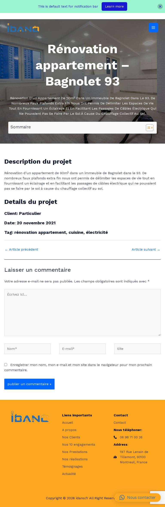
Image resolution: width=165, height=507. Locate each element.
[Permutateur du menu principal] (153, 27)
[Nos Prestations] (74, 451)
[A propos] (69, 430)
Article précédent (21, 249)
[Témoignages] (72, 466)
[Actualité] (69, 473)
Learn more (114, 6)
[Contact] (120, 422)
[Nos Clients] (71, 437)
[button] (137, 497)
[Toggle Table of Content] (147, 127)
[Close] (160, 6)
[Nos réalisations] (75, 459)
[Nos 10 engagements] (78, 444)
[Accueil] (67, 422)
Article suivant (146, 249)
